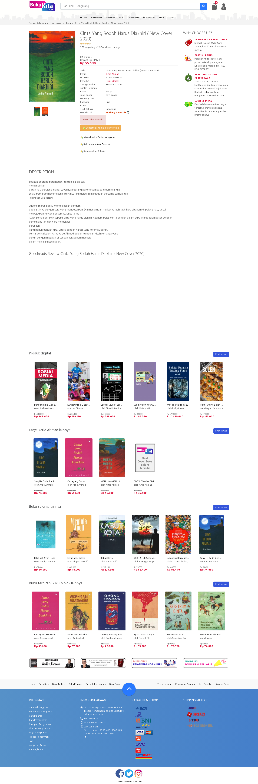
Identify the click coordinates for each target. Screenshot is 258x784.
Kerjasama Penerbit (185, 684)
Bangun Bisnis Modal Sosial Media (51, 405)
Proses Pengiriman (39, 737)
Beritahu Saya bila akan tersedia (102, 128)
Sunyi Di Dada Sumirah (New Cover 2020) (55, 481)
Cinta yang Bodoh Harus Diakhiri (83, 481)
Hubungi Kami (36, 750)
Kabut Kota (107, 558)
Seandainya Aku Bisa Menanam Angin (219, 635)
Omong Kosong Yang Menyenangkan (120, 635)
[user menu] (224, 6)
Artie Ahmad (112, 74)
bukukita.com (135, 781)
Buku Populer (75, 684)
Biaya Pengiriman (38, 733)
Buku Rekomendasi (96, 684)
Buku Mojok (112, 81)
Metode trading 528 (177, 405)
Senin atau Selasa (76, 558)
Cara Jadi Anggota (38, 708)
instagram (138, 773)
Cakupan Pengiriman (40, 724)
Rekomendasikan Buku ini (96, 144)
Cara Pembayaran (38, 720)
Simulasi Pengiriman (39, 729)
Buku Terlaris (58, 684)
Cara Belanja (35, 716)
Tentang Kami (164, 684)
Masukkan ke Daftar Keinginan (99, 137)
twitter (129, 773)
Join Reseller (205, 684)
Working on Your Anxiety (147, 405)
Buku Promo (115, 684)
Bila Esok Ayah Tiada (44, 558)
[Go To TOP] (129, 689)
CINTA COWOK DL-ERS (145, 481)
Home (32, 684)
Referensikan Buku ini (94, 151)
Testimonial (209, 92)
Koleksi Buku (222, 684)
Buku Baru (44, 684)
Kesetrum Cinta (175, 635)
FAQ (31, 741)
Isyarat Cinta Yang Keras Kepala (150, 635)
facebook (119, 773)
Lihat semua (221, 354)
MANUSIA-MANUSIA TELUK (115, 481)
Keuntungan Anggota (40, 712)
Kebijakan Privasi (38, 745)
